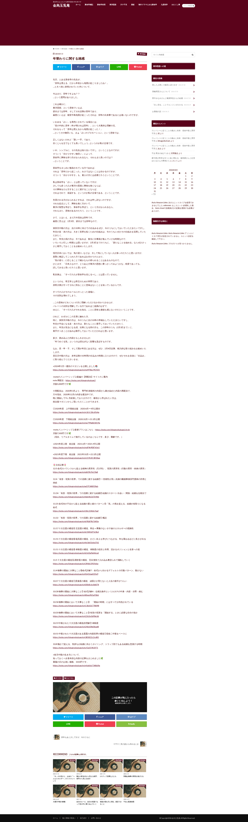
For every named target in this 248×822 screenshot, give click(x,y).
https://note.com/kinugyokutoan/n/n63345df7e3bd (76, 532)
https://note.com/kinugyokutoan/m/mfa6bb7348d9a (76, 665)
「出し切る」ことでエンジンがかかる (171, 105)
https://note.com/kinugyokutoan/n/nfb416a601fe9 (75, 574)
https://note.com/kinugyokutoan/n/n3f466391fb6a (75, 563)
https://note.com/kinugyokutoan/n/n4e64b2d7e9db (76, 496)
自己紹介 (83, 818)
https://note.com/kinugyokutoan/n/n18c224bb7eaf (76, 511)
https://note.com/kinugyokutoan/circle (112, 429)
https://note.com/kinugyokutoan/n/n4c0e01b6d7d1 (76, 542)
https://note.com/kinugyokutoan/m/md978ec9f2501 (76, 369)
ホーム (78, 4)
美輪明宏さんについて (165, 91)
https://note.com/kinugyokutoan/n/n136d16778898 (76, 605)
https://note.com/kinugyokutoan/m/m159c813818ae (76, 458)
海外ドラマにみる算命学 (147, 4)
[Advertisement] (124, 27)
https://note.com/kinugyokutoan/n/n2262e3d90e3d (76, 616)
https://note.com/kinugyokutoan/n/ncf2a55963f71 (75, 647)
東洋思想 (113, 4)
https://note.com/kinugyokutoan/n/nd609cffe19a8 (75, 472)
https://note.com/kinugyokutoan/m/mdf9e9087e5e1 (76, 447)
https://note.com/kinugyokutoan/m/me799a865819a (76, 423)
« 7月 (154, 194)
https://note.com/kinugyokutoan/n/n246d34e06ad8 (76, 626)
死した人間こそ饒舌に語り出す (168, 85)
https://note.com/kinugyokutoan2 (81, 380)
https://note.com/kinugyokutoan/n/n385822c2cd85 (76, 637)
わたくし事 (176, 4)
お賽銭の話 (160, 111)
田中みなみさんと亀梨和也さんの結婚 (171, 98)
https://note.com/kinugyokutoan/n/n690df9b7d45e (76, 521)
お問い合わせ (96, 818)
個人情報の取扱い (69, 818)
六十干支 (123, 4)
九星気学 (164, 4)
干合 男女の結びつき (160, 153)
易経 (132, 4)
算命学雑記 (89, 4)
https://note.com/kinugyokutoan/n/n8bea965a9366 (76, 595)
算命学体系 (101, 4)
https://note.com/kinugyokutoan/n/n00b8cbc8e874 (76, 584)
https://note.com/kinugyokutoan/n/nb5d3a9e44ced (76, 553)
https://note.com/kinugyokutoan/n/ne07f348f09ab (75, 486)
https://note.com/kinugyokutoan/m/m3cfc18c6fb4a (76, 412)
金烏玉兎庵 (61, 5)
